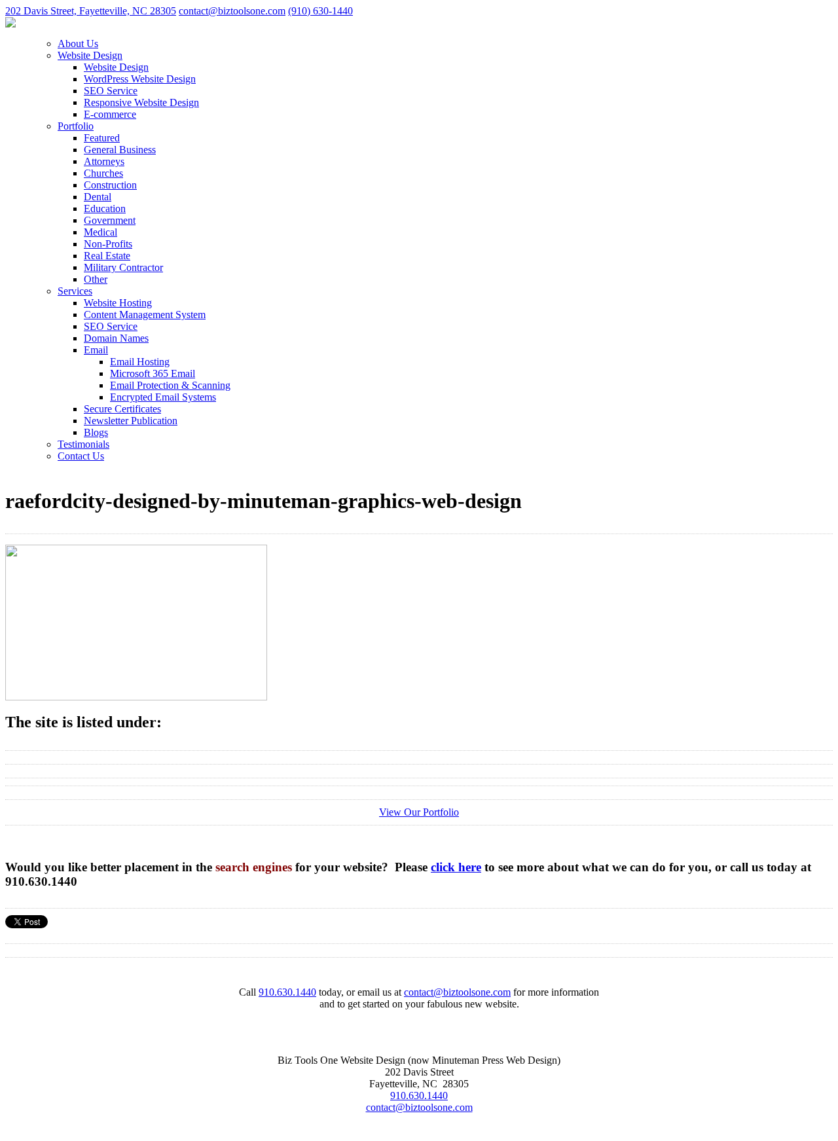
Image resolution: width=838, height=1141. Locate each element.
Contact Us (81, 456)
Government (110, 220)
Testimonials (83, 444)
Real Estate (107, 255)
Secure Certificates (122, 408)
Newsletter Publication (130, 420)
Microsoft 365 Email (152, 373)
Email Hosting (140, 361)
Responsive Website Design (141, 102)
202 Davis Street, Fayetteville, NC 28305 (90, 10)
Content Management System (145, 314)
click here (456, 867)
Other (95, 279)
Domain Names (116, 338)
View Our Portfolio (419, 812)
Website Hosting (118, 302)
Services (75, 291)
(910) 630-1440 (320, 10)
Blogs (96, 432)
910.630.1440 (287, 992)
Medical (100, 232)
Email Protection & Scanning (170, 385)
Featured (102, 137)
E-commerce (110, 114)
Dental (97, 196)
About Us (78, 43)
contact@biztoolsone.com (232, 10)
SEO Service (110, 90)
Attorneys (104, 161)
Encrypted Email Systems (163, 397)
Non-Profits (108, 243)
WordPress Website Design (140, 78)
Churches (103, 173)
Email (96, 349)
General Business (120, 149)
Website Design (90, 55)
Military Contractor (123, 267)
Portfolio (76, 126)
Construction (110, 184)
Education (105, 208)
